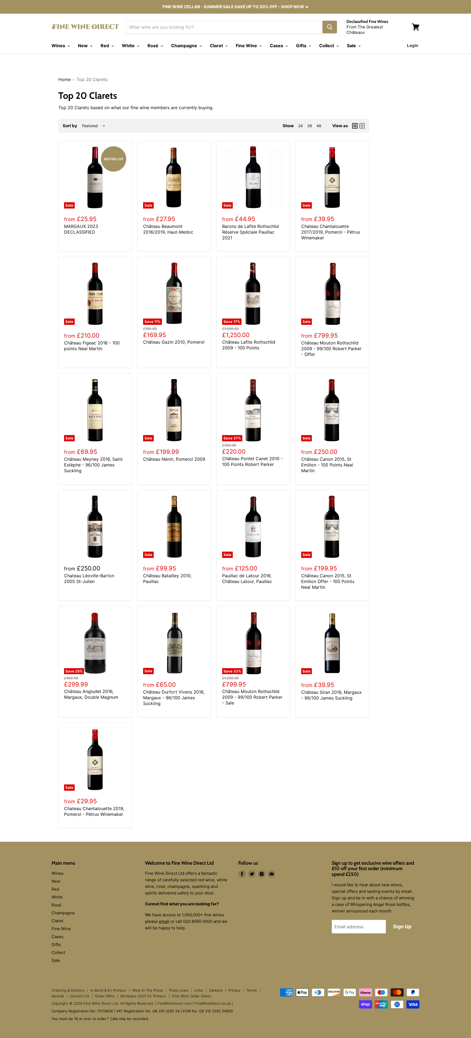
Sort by (70, 125)
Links (198, 990)
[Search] (329, 27)
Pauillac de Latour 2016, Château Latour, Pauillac (247, 578)
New (83, 45)
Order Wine (104, 996)
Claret (217, 45)
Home (64, 79)
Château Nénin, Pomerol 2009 (174, 459)
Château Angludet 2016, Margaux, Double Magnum (91, 694)
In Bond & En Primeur (108, 990)
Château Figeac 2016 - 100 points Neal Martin (92, 345)
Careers (215, 990)
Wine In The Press (147, 990)
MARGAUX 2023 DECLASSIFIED (81, 229)
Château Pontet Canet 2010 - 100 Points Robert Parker (252, 461)
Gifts (301, 45)
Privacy (234, 990)
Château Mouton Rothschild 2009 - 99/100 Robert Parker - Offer (331, 348)
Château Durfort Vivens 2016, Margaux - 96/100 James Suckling (173, 697)
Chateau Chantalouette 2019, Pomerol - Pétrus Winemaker (94, 811)
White (129, 45)
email (164, 921)
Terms (251, 990)
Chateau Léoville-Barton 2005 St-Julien (89, 578)
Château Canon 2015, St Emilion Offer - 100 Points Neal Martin (327, 581)
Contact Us (79, 996)
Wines (59, 45)
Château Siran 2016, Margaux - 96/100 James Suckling (331, 695)
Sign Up (402, 926)
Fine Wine (247, 45)
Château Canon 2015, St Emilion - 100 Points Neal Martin (327, 464)
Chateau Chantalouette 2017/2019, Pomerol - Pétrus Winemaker (330, 232)
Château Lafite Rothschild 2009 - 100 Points (248, 344)
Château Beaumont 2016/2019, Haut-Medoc (168, 229)
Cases (277, 45)
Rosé (153, 45)
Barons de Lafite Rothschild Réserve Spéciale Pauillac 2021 (250, 232)
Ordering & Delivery (68, 990)
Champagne (184, 45)
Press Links (178, 990)
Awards (58, 996)
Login (412, 45)
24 (300, 125)
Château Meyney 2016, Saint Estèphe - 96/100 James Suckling (93, 464)
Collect (327, 45)
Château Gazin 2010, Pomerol (173, 342)
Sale (352, 45)
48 (318, 125)
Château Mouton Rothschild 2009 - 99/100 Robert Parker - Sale (252, 697)
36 (309, 125)
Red (105, 45)
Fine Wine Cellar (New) (191, 996)
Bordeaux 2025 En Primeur (143, 996)
